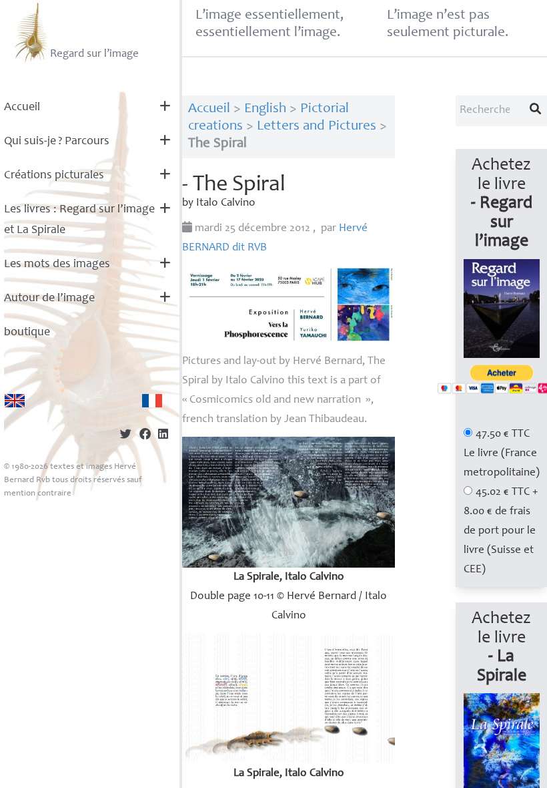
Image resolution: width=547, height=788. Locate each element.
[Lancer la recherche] (535, 110)
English (265, 109)
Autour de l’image (49, 298)
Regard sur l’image (94, 54)
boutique (27, 333)
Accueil (22, 108)
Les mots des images (57, 264)
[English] (14, 400)
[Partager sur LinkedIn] (163, 435)
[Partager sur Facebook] (145, 435)
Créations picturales (54, 176)
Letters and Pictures (316, 127)
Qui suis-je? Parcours (56, 142)
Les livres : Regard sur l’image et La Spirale (79, 220)
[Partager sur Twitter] (125, 435)
